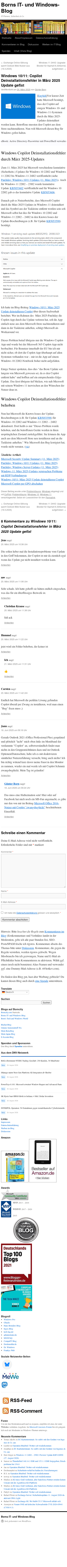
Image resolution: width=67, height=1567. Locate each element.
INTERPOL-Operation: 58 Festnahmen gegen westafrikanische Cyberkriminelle (33, 1108)
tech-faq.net (8, 1331)
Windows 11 (46, 494)
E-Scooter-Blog (7, 1037)
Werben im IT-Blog (51, 44)
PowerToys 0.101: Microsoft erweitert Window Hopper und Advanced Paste (31, 1084)
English (42, 95)
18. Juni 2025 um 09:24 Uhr (17, 787)
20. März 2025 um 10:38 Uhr (14, 544)
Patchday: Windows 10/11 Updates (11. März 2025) (29, 180)
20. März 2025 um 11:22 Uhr (14, 639)
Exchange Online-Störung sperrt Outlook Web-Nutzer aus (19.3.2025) (15, 65)
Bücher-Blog (6, 1024)
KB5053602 (16, 188)
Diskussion (33, 44)
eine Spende (41, 981)
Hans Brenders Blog (12, 1325)
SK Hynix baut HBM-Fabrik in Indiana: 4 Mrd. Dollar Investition (27, 1096)
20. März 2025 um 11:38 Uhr (17, 610)
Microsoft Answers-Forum (41, 1427)
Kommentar (7, 851)
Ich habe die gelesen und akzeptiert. (32, 912)
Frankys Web (9, 1350)
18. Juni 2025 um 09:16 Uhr (14, 730)
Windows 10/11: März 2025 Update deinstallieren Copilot (32, 479)
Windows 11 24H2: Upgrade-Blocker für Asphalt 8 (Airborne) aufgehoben (51, 65)
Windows (46, 491)
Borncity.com (6, 1012)
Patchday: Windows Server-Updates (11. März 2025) (29, 467)
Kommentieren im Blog (13, 44)
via (27, 446)
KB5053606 (48, 192)
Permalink (50, 497)
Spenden (6, 50)
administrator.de (10, 1334)
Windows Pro (9, 1319)
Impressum (5, 1122)
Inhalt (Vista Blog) (23, 50)
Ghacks (7, 1322)
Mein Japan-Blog (8, 1033)
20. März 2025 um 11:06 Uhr (14, 581)
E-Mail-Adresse (9, 901)
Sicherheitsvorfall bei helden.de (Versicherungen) (38, 1470)
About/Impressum (23, 37)
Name (4, 890)
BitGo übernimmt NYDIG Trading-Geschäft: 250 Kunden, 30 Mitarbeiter (30, 1060)
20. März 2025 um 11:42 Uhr (14, 692)
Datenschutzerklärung (47, 37)
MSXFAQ (8, 1338)
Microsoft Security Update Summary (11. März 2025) (30, 459)
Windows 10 (33, 494)
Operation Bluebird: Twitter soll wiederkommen (32, 1445)
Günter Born (40, 89)
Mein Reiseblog (7, 1030)
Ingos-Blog (8, 1328)
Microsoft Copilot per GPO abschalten (22, 483)
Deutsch (9, 992)
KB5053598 (53, 221)
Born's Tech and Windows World (14, 1018)
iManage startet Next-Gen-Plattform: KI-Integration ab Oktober (26, 1072)
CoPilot (7, 494)
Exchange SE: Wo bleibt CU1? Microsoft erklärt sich (39, 1501)
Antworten (5, 564)
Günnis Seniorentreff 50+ (11, 1027)
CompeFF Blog (10, 1341)
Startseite (6, 37)
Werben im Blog (7, 1128)
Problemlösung (34, 491)
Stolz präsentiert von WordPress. (17, 1521)
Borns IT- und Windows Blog (13, 1015)
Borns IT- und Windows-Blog (30, 7)
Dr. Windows (9, 1347)
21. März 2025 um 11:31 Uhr (17, 663)
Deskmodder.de (10, 1344)
